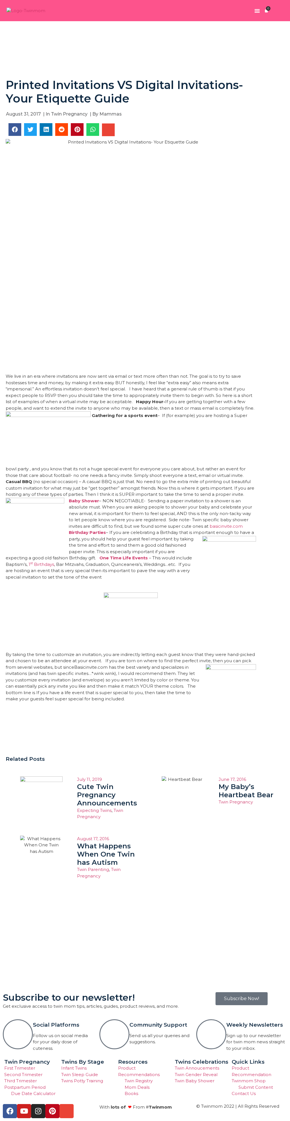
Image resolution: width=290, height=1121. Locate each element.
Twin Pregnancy (69, 114)
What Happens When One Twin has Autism (106, 854)
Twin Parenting (93, 869)
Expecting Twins (94, 810)
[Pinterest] (52, 1111)
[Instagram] (38, 1111)
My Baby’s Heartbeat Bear (246, 791)
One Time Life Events (123, 557)
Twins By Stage (82, 1062)
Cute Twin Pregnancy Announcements (107, 795)
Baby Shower (84, 500)
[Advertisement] (145, 49)
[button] (257, 10)
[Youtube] (24, 1111)
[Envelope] (66, 1111)
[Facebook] (10, 1111)
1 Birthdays (41, 564)
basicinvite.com (226, 526)
